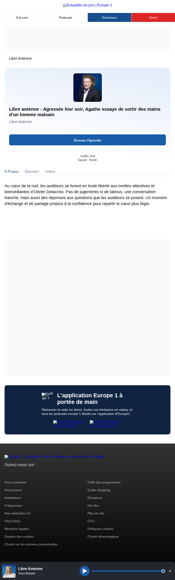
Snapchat (38, 473)
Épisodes (32, 171)
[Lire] (85, 571)
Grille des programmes (104, 482)
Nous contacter (15, 482)
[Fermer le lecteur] (170, 571)
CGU (91, 521)
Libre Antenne (20, 58)
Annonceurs (13, 490)
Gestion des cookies (19, 536)
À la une (22, 17)
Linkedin (46, 473)
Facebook (23, 473)
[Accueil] (87, 5)
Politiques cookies (100, 529)
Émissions (109, 17)
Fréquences (13, 505)
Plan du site (96, 513)
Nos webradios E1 (18, 513)
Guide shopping (99, 490)
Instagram (15, 473)
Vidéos (50, 171)
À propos (12, 171)
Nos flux (93, 505)
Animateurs (13, 498)
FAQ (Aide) (13, 521)
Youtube (30, 473)
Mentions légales (17, 529)
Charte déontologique (103, 536)
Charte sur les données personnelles (31, 544)
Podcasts (65, 17)
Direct (153, 17)
